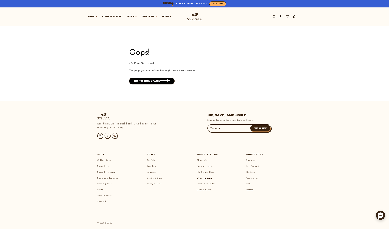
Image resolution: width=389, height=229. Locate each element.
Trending (151, 166)
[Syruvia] (194, 16)
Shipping (250, 160)
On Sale (151, 160)
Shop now (217, 4)
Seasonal (151, 172)
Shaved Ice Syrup (106, 172)
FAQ (248, 184)
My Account (252, 166)
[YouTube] (115, 136)
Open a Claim (204, 190)
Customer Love (205, 166)
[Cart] (294, 17)
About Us (148, 16)
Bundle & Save (112, 16)
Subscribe (260, 128)
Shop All (101, 202)
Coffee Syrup (104, 160)
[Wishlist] (287, 17)
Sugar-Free (103, 166)
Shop (91, 16)
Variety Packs (104, 196)
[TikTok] (107, 136)
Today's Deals (154, 184)
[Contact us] (380, 215)
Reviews (250, 172)
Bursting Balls (104, 184)
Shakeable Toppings (107, 178)
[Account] (281, 17)
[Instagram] (100, 136)
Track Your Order (206, 184)
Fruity (100, 190)
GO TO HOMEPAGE (147, 81)
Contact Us (252, 178)
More (165, 16)
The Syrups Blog (205, 172)
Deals (130, 16)
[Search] (274, 17)
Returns (250, 190)
